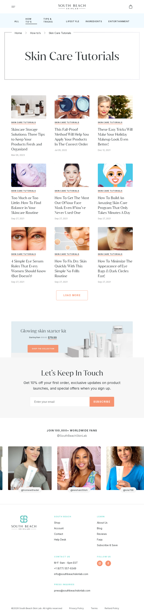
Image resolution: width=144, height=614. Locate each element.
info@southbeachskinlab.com (71, 573)
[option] (59, 469)
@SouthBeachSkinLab (72, 435)
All (16, 21)
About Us (102, 522)
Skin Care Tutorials (60, 33)
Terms (94, 608)
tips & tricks (48, 20)
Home (18, 33)
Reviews (102, 533)
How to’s (35, 33)
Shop (57, 522)
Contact (58, 533)
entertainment (119, 21)
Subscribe (101, 401)
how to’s (28, 20)
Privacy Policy (76, 608)
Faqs (100, 539)
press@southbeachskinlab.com (72, 590)
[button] (13, 7)
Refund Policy (112, 608)
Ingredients (94, 21)
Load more (72, 295)
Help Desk (60, 539)
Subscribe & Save (107, 545)
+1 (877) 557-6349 (65, 568)
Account (59, 528)
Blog (99, 528)
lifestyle (72, 21)
